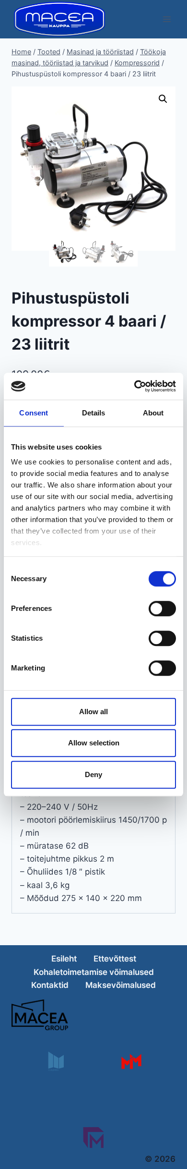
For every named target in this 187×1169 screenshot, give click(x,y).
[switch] (162, 608)
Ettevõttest (115, 958)
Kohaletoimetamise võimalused (94, 972)
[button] (163, 99)
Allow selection (93, 743)
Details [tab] (93, 413)
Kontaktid (50, 985)
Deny (93, 774)
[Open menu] (166, 19)
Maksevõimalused (120, 985)
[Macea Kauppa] (55, 1061)
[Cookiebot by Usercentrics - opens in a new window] (134, 386)
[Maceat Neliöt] (93, 1137)
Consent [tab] (33, 413)
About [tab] (153, 413)
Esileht (64, 958)
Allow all (93, 711)
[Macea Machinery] (131, 1061)
